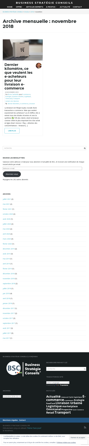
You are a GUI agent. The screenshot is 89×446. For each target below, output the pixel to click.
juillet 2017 (7, 333)
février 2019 (7, 269)
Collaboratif (65, 397)
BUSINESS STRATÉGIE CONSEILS (44, 2)
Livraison (32, 104)
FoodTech (50, 403)
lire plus (12, 131)
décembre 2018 (8, 273)
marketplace (70, 406)
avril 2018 (6, 298)
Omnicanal (9, 99)
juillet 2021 (7, 199)
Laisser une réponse (12, 101)
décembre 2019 (8, 249)
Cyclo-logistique (75, 397)
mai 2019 (6, 259)
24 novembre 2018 (11, 92)
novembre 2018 (9, 278)
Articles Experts (34, 7)
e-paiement (68, 400)
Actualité (65, 7)
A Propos (51, 7)
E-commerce (26, 94)
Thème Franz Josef (34, 428)
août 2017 (6, 328)
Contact (77, 7)
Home (9, 7)
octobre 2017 (8, 318)
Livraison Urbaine (17, 96)
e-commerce (24, 104)
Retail (50, 412)
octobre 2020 (8, 214)
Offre (18, 7)
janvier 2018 (7, 303)
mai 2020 (6, 229)
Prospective (66, 409)
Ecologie (8, 96)
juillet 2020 (7, 224)
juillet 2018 (7, 288)
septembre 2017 (9, 323)
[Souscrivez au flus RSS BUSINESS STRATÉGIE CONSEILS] (85, 427)
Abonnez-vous (12, 174)
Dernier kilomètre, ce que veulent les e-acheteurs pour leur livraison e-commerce (18, 76)
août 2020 (6, 219)
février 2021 (7, 209)
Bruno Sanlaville (13, 94)
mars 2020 (7, 239)
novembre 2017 (9, 313)
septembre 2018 (9, 283)
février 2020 (7, 244)
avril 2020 (6, 234)
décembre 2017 (8, 308)
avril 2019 (6, 264)
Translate (64, 385)
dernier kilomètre (13, 104)
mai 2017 (6, 338)
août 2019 (6, 254)
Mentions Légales (10, 420)
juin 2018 (6, 293)
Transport (16, 99)
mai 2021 (6, 204)
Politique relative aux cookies (66, 442)
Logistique (27, 96)
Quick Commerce (78, 410)
